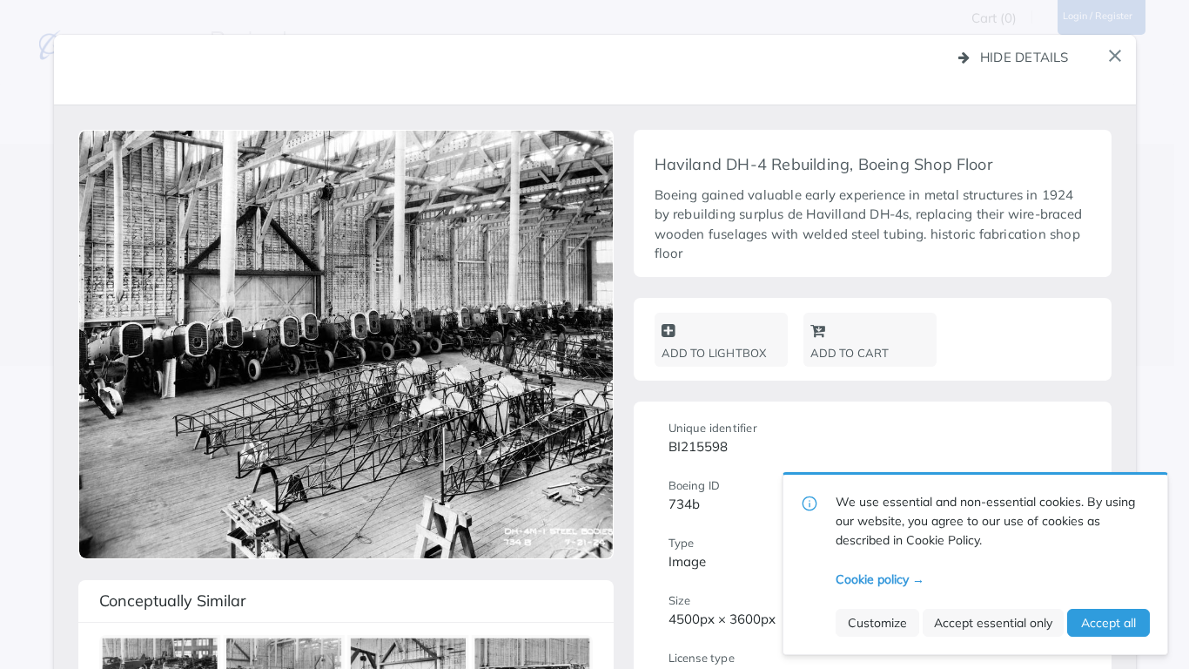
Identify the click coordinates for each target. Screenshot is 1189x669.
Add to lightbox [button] (714, 353)
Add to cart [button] (850, 353)
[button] (1115, 55)
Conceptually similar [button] (172, 601)
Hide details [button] (1024, 57)
